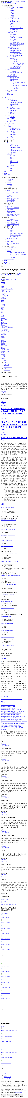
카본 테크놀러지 (14, 48)
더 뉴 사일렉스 (14, 29)
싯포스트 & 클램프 (15, 147)
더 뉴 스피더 (13, 31)
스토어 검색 (10, 94)
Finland (2, 301)
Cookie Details (19, 1094)
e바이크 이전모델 (11, 137)
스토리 (12, 80)
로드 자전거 (10, 107)
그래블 (9, 115)
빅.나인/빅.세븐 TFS (15, 21)
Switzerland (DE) (5, 350)
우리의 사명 (13, 34)
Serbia (2, 340)
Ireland (2, 309)
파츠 (8, 142)
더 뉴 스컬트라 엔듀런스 (16, 28)
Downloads (6, 365)
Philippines (3, 334)
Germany (3, 304)
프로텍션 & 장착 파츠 (16, 150)
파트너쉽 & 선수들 (15, 68)
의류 (8, 166)
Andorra (3, 282)
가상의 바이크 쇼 (14, 42)
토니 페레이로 (17, 66)
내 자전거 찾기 (11, 123)
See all (2, 1026)
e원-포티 (12, 10)
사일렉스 (12, 117)
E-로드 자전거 (11, 131)
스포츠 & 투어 (14, 104)
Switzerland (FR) (5, 351)
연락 (5, 1073)
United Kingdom (5, 356)
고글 (11, 170)
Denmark (3, 297)
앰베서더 (12, 58)
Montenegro (4, 323)
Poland (2, 336)
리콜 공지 (12, 74)
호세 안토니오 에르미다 (19, 63)
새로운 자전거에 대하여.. (14, 18)
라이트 (12, 158)
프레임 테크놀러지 (15, 52)
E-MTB (9, 126)
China (2, 290)
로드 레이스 (13, 110)
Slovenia (3, 344)
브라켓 (12, 157)
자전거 (5, 97)
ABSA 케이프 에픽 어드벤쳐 (17, 252)
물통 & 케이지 (14, 162)
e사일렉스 (12, 15)
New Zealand (4, 330)
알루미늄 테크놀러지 (15, 50)
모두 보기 (3, 402)
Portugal (3, 337)
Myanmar (3, 325)
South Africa (4, 345)
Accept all (3, 1094)
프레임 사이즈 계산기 (16, 72)
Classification (7, 370)
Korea (2, 315)
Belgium (3, 287)
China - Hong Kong (5, 291)
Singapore (3, 341)
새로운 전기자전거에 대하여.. (15, 7)
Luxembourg (4, 319)
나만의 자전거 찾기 (12, 90)
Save (21, 1096)
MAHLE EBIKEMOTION (17, 55)
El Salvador (3, 298)
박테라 (15, 59)
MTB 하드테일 (14, 100)
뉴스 (5, 171)
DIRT (11, 23)
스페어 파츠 (13, 152)
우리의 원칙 (13, 36)
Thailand (3, 354)
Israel (2, 311)
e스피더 (12, 17)
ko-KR (5, 260)
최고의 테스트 (14, 79)
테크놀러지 (10, 47)
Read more (3, 391)
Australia (3, 284)
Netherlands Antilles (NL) (7, 327)
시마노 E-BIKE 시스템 (16, 53)
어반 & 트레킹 (11, 112)
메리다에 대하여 (11, 32)
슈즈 (11, 168)
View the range (4, 913)
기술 (5, 368)
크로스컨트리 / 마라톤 (16, 102)
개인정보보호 (7, 1077)
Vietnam (3, 358)
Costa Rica (3, 293)
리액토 (12, 24)
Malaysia (3, 320)
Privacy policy (18, 1092)
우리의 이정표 (14, 40)
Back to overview (5, 745)
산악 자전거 (10, 99)
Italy (2, 312)
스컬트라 (12, 26)
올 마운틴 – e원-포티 (15, 129)
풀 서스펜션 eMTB (15, 128)
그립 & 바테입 (14, 145)
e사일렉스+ (13, 134)
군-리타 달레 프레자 (18, 64)
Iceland (2, 307)
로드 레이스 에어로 (15, 109)
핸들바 (12, 144)
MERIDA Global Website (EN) (8, 279)
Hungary (3, 305)
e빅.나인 (12, 12)
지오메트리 (7, 364)
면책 (5, 1075)
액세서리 (9, 154)
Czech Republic (4, 295)
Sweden (3, 348)
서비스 (9, 69)
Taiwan (2, 352)
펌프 (11, 160)
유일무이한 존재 (14, 77)
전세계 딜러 (13, 71)
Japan (2, 313)
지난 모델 (9, 121)
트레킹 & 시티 (11, 118)
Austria (2, 286)
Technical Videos (8, 367)
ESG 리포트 (13, 39)
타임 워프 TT (16, 88)
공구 (11, 163)
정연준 (15, 61)
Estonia (2, 300)
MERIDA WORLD (12, 76)
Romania (3, 338)
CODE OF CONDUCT (16, 37)
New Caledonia (4, 329)
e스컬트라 (12, 13)
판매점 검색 (4, 392)
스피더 (12, 113)
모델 (5, 361)
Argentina (3, 283)
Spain (2, 347)
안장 (11, 149)
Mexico (2, 322)
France (2, 302)
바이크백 (12, 155)
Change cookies (11, 1094)
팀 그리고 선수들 (11, 56)
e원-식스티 (13, 8)
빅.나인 (12, 20)
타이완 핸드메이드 (15, 45)
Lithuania (3, 318)
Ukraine (3, 355)
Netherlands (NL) (5, 326)
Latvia (2, 316)
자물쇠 (12, 165)
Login (8, 93)
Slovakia (3, 343)
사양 (5, 362)
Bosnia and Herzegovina (7, 289)
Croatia (2, 294)
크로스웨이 (13, 120)
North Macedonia (5, 331)
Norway (3, 333)
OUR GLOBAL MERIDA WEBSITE (11, 274)
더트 (11, 105)
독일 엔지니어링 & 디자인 (17, 44)
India (2, 308)
